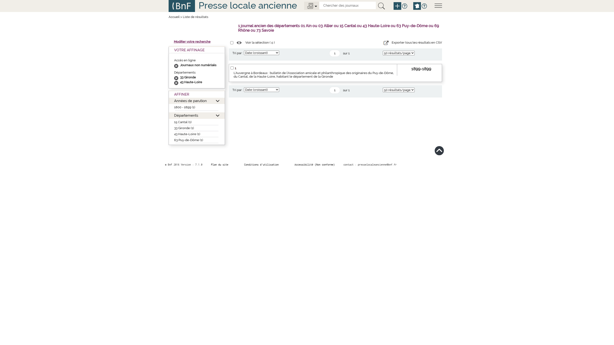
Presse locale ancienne (248, 5)
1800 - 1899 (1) (184, 107)
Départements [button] (186, 115)
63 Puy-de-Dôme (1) (188, 140)
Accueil (174, 17)
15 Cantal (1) (183, 122)
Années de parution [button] (190, 101)
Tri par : (237, 53)
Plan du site (219, 164)
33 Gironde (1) (184, 128)
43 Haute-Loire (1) (187, 134)
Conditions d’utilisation (261, 164)
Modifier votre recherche (192, 41)
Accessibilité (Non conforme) (315, 164)
